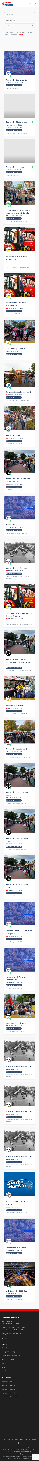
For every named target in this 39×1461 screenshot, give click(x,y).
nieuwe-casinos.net (8, 1449)
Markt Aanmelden (8, 1359)
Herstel (20, 35)
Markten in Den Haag (9, 1389)
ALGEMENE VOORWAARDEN (20, 1447)
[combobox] (19, 20)
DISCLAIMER (33, 1447)
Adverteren (6, 1348)
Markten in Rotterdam (10, 1381)
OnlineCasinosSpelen (14, 1451)
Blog (3, 1367)
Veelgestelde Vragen (9, 1352)
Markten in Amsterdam (10, 1385)
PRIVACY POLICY (6, 1447)
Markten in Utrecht (9, 1393)
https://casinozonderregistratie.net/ (25, 1449)
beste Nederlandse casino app (22, 1458)
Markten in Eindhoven (10, 1397)
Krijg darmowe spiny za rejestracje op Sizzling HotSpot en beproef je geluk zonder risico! (19, 1456)
